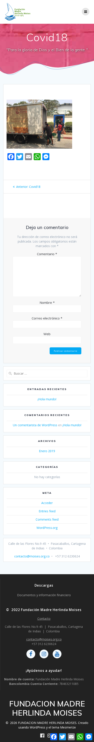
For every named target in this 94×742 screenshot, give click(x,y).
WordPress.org (47, 528)
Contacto (43, 618)
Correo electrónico (47, 318)
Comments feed (47, 519)
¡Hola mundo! (47, 399)
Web (47, 334)
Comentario (47, 254)
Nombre (47, 302)
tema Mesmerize (64, 727)
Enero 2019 (47, 451)
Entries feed (47, 511)
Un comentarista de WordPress (35, 425)
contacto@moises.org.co (32, 556)
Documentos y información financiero (44, 595)
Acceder (47, 503)
